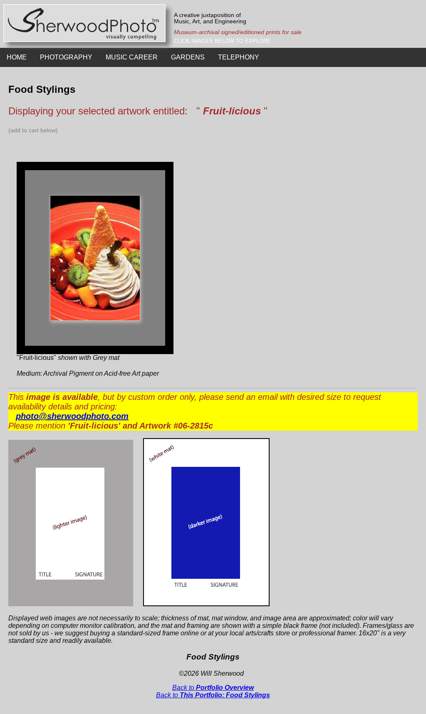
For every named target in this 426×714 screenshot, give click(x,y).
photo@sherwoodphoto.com (72, 416)
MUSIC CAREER (132, 57)
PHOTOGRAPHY (66, 57)
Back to (213, 687)
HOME (17, 57)
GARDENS (188, 57)
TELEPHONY (238, 57)
